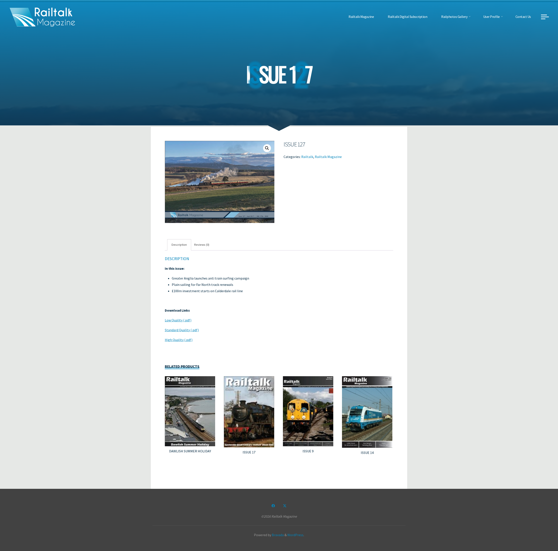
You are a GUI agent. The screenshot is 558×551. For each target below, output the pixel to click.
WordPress (295, 535)
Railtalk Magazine (328, 156)
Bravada (277, 535)
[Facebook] (273, 506)
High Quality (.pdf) (178, 339)
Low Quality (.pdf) (178, 320)
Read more (190, 409)
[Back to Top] (541, 534)
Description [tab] (179, 245)
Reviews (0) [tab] (201, 245)
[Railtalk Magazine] (42, 16)
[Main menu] (545, 17)
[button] (267, 148)
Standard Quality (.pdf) (182, 330)
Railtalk (307, 156)
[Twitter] (285, 506)
